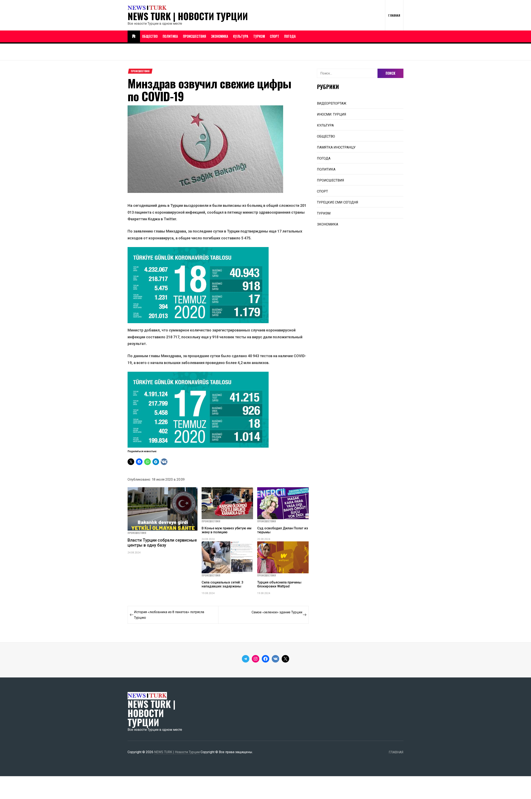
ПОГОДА (290, 36)
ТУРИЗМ (259, 36)
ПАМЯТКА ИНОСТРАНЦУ (336, 147)
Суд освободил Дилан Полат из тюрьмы (282, 530)
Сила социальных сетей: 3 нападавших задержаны (222, 584)
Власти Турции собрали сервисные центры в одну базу (162, 543)
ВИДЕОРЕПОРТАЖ (331, 103)
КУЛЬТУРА (240, 36)
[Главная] (134, 36)
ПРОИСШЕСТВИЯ (194, 36)
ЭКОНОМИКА (219, 36)
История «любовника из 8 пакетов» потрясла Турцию (169, 615)
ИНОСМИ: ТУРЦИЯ (331, 114)
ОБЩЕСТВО (150, 36)
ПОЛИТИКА (170, 36)
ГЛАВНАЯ (394, 15)
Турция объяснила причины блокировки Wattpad (279, 584)
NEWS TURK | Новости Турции (188, 16)
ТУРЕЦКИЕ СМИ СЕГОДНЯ (337, 202)
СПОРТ (274, 36)
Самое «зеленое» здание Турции (277, 612)
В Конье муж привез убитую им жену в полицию (226, 530)
